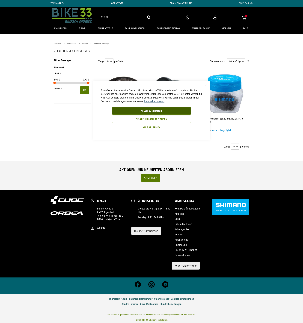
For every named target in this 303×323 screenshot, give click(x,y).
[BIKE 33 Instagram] (151, 286)
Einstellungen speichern (151, 119)
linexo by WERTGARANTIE (188, 250)
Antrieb (85, 43)
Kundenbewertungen (170, 304)
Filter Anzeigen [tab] (62, 60)
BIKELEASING (245, 3)
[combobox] (126, 16)
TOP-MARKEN (57, 3)
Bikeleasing (181, 245)
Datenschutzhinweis (154, 101)
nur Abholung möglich (221, 130)
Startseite (58, 43)
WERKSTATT (117, 3)
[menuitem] (60, 29)
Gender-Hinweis (130, 304)
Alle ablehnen (151, 127)
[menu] (151, 29)
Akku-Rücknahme (149, 304)
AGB (124, 299)
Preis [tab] (58, 73)
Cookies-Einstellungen (182, 299)
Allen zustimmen (151, 110)
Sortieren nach (217, 61)
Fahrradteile (72, 43)
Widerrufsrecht (161, 299)
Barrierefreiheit (182, 255)
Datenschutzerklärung (140, 299)
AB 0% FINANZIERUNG (181, 3)
